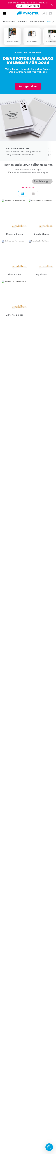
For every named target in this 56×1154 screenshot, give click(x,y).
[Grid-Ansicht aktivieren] (22, 193)
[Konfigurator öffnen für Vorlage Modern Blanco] (14, 215)
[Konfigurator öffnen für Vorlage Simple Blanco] (41, 215)
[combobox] (42, 181)
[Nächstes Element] (51, 21)
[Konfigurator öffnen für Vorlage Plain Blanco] (14, 255)
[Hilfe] (49, 1147)
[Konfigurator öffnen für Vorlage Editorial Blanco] (14, 296)
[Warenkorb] (51, 13)
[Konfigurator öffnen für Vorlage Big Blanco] (41, 255)
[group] (28, 193)
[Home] (28, 13)
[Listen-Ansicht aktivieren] (33, 193)
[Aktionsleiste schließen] (52, 4)
